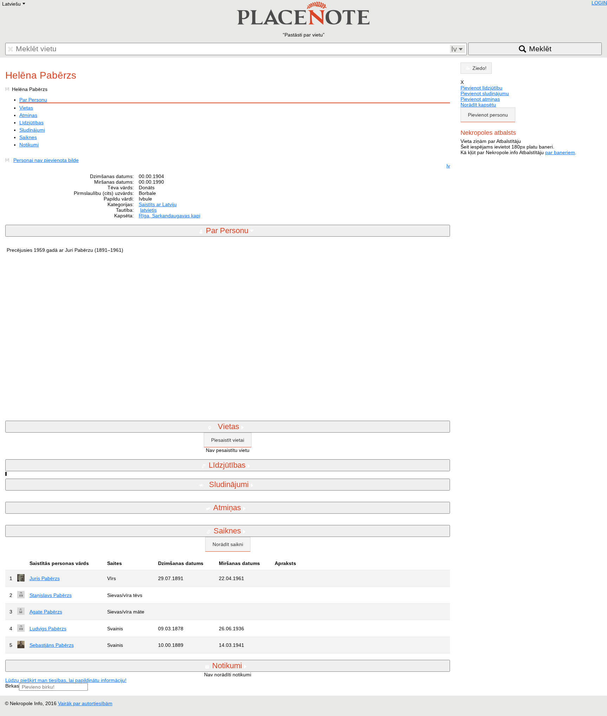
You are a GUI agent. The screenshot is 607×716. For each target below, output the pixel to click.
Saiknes (28, 137)
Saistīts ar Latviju (158, 204)
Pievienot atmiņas (480, 99)
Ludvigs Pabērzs (48, 628)
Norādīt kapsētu (478, 104)
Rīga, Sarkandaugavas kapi (169, 215)
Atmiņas (28, 115)
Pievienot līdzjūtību (481, 88)
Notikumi (29, 144)
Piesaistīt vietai (227, 440)
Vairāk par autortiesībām (85, 703)
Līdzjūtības (31, 122)
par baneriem (560, 152)
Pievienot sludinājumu (485, 93)
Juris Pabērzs (45, 578)
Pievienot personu (488, 115)
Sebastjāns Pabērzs (52, 645)
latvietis (148, 210)
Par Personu (33, 100)
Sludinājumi (32, 130)
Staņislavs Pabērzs (51, 595)
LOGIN (599, 3)
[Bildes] (8, 160)
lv (448, 166)
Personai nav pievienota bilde (46, 160)
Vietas (26, 108)
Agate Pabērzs (46, 612)
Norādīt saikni (228, 544)
